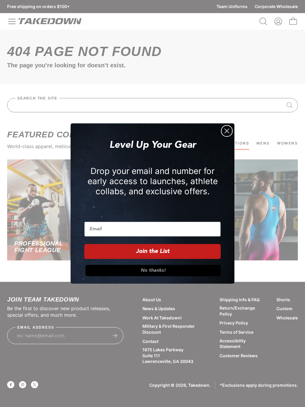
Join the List (152, 251)
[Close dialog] (227, 131)
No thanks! (153, 270)
